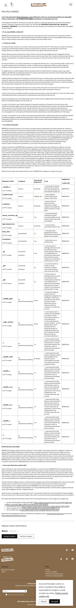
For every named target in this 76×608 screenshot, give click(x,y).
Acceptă (54, 601)
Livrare (47, 570)
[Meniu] (70, 4)
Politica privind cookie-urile (54, 574)
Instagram (67, 550)
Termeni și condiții (51, 572)
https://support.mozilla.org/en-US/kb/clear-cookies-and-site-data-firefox (45, 506)
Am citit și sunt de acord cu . (16, 594)
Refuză (44, 601)
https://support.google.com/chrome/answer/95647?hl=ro (40, 508)
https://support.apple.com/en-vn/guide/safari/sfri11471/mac (39, 510)
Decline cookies (26, 536)
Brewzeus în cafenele (8, 570)
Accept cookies (9, 536)
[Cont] (6, 5)
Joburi (3, 572)
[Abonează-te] (25, 591)
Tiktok (61, 559)
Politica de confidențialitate (54, 576)
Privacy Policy (21, 594)
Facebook (73, 550)
